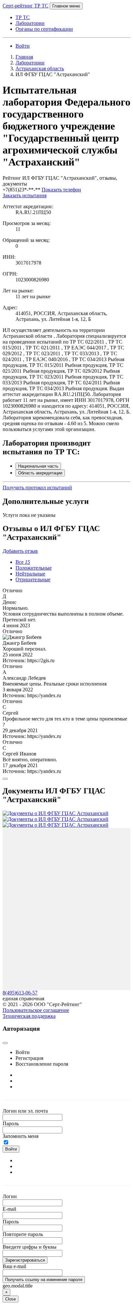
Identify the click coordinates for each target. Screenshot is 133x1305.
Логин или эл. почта (25, 1111)
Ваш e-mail (14, 1266)
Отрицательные (32, 579)
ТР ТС (22, 17)
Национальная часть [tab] (38, 466)
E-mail (9, 1209)
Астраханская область (39, 68)
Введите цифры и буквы (29, 1247)
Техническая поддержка (29, 1016)
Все (22, 562)
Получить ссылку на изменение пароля (43, 1279)
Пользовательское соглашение (36, 1010)
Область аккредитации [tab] (40, 473)
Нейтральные (30, 573)
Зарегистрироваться (25, 1260)
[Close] (5, 779)
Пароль (11, 1123)
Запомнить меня (20, 1136)
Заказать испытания (24, 195)
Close (10, 1299)
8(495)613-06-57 (20, 992)
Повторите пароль (23, 1234)
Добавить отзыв (20, 551)
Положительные (33, 568)
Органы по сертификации (44, 29)
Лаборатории (30, 23)
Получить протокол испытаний (37, 487)
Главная (24, 57)
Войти (22, 46)
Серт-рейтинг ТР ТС (25, 5)
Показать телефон (61, 189)
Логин (10, 1196)
